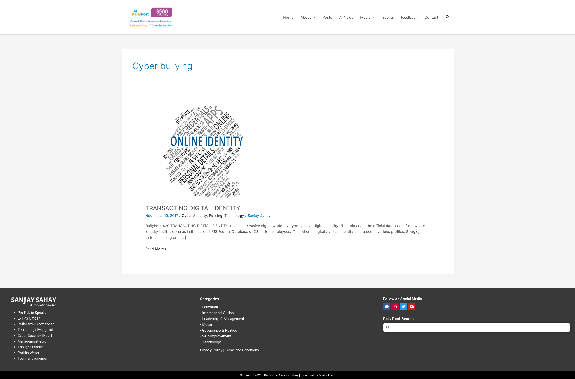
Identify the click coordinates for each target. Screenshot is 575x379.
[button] (447, 17)
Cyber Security (194, 215)
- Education (209, 307)
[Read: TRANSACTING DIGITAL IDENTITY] (202, 150)
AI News (346, 17)
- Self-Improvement (216, 336)
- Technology (210, 342)
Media (365, 17)
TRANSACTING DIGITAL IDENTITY (192, 208)
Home (288, 17)
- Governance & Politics (218, 330)
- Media (206, 324)
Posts (327, 17)
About (306, 17)
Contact (431, 17)
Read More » (156, 248)
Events (388, 17)
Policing (215, 215)
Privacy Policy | (212, 350)
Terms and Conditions (242, 350)
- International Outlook (218, 313)
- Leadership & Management (222, 319)
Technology (234, 215)
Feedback (409, 17)
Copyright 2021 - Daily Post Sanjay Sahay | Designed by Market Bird (287, 375)
